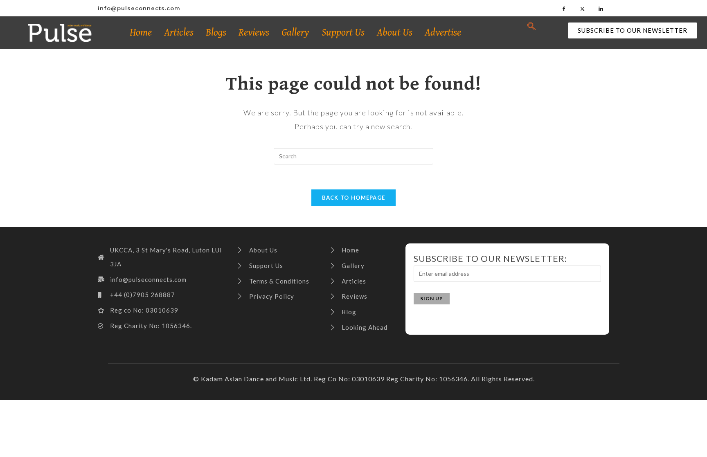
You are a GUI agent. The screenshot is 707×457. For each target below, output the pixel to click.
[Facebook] (564, 8)
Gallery (295, 32)
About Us (394, 32)
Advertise (443, 32)
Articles (179, 32)
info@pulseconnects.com (139, 8)
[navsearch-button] (531, 26)
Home (141, 32)
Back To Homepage (353, 197)
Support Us (343, 32)
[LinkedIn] (601, 8)
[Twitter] (582, 8)
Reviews (254, 32)
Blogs (216, 32)
